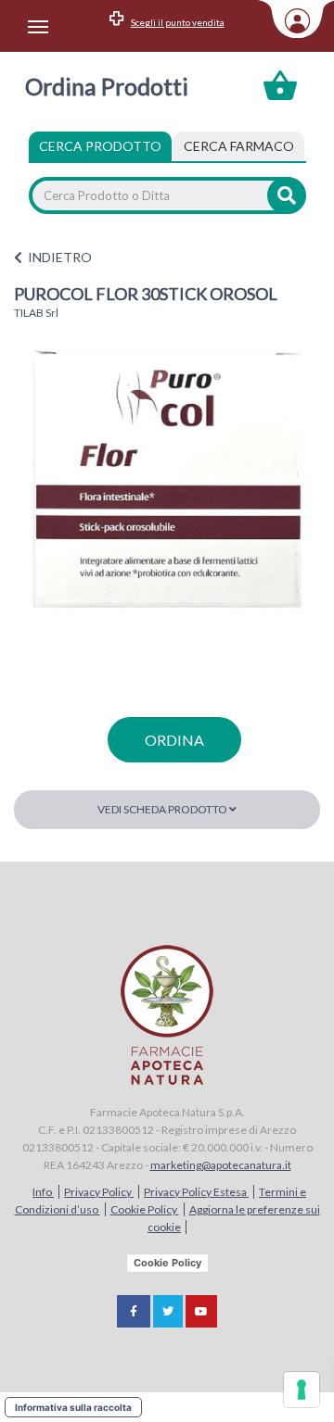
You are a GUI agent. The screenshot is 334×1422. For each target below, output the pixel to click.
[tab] (238, 146)
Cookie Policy (144, 1209)
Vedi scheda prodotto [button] (163, 809)
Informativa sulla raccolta (73, 1407)
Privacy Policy (99, 1192)
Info (43, 1192)
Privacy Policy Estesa (196, 1192)
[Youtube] (201, 1311)
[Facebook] (133, 1311)
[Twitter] (168, 1311)
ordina (174, 740)
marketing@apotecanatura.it (220, 1165)
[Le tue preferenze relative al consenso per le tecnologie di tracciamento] (301, 1389)
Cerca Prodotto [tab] (100, 146)
